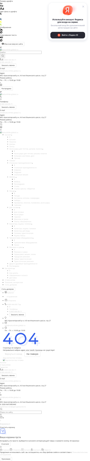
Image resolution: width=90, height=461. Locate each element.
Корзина (4, 423)
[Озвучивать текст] (1, 38)
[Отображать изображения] (1, 30)
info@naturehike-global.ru (10, 71)
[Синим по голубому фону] (0, 20)
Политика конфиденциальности (13, 407)
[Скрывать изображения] (1, 33)
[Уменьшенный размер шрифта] (1, 3)
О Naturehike (5, 365)
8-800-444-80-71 (10, 60)
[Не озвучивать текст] (1, 41)
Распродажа (6, 88)
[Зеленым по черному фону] (0, 25)
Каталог (3, 362)
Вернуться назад (13, 354)
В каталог (5, 444)
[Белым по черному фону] (0, 17)
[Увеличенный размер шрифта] (2, 9)
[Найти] (2, 56)
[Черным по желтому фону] (0, 22)
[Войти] (1, 85)
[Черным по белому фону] (0, 14)
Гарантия (4, 367)
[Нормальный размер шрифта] (1, 6)
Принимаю (6, 459)
